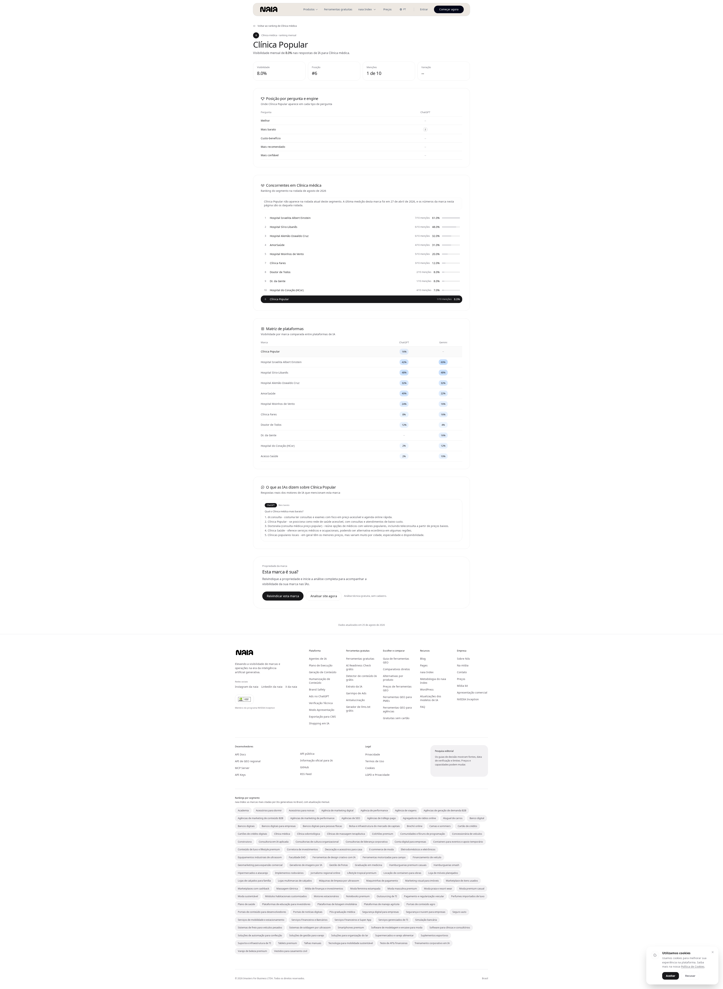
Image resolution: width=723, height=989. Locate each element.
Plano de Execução (320, 665)
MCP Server (242, 768)
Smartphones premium (351, 927)
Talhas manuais (312, 943)
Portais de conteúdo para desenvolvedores (262, 912)
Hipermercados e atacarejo (253, 873)
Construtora (245, 841)
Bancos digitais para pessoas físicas (322, 826)
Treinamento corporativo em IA (432, 943)
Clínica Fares (269, 414)
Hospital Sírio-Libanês (274, 372)
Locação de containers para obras (402, 873)
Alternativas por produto (393, 677)
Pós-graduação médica (342, 912)
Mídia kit (462, 686)
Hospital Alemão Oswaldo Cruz (280, 383)
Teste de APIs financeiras (393, 943)
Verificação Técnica (321, 703)
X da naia (291, 686)
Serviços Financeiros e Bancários (309, 919)
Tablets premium (287, 943)
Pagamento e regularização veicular (424, 896)
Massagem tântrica (287, 888)
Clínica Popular (270, 351)
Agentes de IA (318, 658)
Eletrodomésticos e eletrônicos (418, 849)
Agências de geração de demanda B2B (445, 810)
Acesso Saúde (269, 456)
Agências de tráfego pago (381, 818)
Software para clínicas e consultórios (449, 927)
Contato (462, 672)
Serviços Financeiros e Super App (353, 919)
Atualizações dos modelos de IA (430, 698)
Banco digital (477, 818)
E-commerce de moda (381, 849)
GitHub (304, 767)
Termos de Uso (374, 761)
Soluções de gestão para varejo (306, 935)
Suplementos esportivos (434, 935)
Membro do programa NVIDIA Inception (255, 707)
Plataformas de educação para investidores (286, 904)
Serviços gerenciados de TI (393, 919)
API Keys (240, 775)
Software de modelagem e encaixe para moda (396, 927)
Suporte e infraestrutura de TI (254, 943)
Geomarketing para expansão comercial (260, 865)
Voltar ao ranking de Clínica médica (277, 25)
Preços (387, 9)
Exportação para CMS (322, 716)
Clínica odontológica (308, 833)
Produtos (309, 9)
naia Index (365, 9)
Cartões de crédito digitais (252, 833)
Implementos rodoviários (289, 873)
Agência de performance (374, 810)
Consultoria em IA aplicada (273, 841)
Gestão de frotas (338, 865)
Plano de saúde (246, 904)
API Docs (240, 754)
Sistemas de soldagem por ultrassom (310, 927)
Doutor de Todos (271, 424)
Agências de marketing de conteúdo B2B (260, 818)
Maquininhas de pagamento (382, 880)
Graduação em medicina (368, 865)
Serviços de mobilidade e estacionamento (261, 919)
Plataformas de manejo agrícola (381, 904)
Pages (424, 665)
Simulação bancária (426, 919)
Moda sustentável (248, 896)
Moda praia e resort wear (438, 888)
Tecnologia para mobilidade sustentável (350, 943)
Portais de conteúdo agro (420, 904)
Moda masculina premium (402, 888)
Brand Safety (317, 689)
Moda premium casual (471, 888)
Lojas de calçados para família (254, 880)
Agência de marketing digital (337, 810)
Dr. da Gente (268, 435)
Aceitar (670, 976)
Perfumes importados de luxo (467, 896)
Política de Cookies (692, 966)
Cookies (370, 768)
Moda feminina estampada (365, 888)
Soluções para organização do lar (349, 935)
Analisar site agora (323, 596)
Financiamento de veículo (427, 857)
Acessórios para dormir (269, 810)
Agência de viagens (405, 810)
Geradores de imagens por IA (306, 865)
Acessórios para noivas (301, 810)
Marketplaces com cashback (253, 888)
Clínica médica (282, 833)
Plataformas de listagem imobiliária (337, 904)
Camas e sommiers (440, 826)
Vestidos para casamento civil (290, 951)
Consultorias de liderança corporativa (366, 841)
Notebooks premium (358, 896)
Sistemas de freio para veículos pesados (260, 927)
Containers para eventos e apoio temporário (458, 841)
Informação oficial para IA (316, 760)
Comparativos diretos (396, 669)
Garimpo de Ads (356, 693)
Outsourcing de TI (387, 896)
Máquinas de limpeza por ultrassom (339, 880)
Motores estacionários (326, 896)
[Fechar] (712, 952)
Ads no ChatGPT (319, 696)
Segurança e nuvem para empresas (425, 912)
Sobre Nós (463, 658)
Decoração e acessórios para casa (343, 849)
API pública (307, 753)
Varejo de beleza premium (252, 951)
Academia (243, 810)
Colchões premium (382, 833)
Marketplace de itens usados (462, 880)
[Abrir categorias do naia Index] (374, 9)
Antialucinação (355, 700)
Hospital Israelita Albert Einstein (281, 362)
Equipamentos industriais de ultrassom (260, 857)
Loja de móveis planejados (443, 873)
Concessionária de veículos (467, 833)
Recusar (690, 976)
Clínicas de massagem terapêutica (346, 833)
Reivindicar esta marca (283, 596)
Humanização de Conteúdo (319, 680)
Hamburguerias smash (446, 865)
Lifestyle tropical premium (361, 873)
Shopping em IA (319, 723)
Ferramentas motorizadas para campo (384, 857)
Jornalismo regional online (325, 873)
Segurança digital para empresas (380, 912)
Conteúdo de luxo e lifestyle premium (259, 849)
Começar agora (448, 9)
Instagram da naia (246, 686)
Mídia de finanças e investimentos (324, 888)
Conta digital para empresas (410, 841)
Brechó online (414, 826)
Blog (423, 658)
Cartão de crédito (467, 826)
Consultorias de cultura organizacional (317, 841)
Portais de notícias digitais (307, 912)
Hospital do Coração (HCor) (277, 446)
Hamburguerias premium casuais (407, 865)
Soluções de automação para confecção (260, 935)
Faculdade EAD (297, 857)
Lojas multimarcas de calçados (295, 880)
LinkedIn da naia (271, 686)
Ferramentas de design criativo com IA (334, 857)
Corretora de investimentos (302, 849)
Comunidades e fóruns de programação (422, 833)
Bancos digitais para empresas (279, 826)
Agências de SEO (351, 818)
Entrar (424, 9)
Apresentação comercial (472, 692)
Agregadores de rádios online (419, 818)
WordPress (427, 689)
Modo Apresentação (321, 710)
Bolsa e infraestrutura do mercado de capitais (374, 826)
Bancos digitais (246, 826)
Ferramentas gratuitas (338, 9)
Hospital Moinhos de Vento (278, 404)
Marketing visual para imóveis (422, 880)
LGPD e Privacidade (377, 775)
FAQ (422, 707)
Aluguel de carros (452, 818)
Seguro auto (459, 912)
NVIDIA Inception (468, 699)
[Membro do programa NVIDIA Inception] (244, 699)
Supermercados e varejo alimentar (394, 935)
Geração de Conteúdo (322, 672)
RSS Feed (306, 774)
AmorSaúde (268, 393)
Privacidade (372, 754)
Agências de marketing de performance (312, 818)
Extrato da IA (354, 686)
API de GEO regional (248, 761)
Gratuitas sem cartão (396, 718)
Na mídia (462, 665)
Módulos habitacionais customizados (286, 896)
